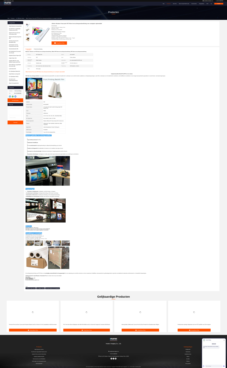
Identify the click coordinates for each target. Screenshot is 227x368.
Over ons (175, 3)
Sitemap (188, 361)
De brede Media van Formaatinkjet (52, 288)
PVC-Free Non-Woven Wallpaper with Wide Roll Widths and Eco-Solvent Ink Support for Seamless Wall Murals (33, 324)
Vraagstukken (201, 3)
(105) (14, 33)
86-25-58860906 (220, 0)
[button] (9, 315)
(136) (13, 45)
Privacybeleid (188, 363)
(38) (15, 55)
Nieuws (188, 356)
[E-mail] (15, 96)
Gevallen (188, 358)
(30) (12, 68)
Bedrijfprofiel (188, 349)
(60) (15, 37)
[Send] (224, 366)
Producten (169, 3)
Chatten (218, 3)
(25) (15, 52)
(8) (13, 80)
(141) (14, 29)
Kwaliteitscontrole (188, 354)
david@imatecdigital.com (208, 0)
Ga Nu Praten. (15, 100)
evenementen (194, 3)
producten (13, 18)
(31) (14, 61)
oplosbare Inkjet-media (30, 288)
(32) (12, 58)
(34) (14, 73)
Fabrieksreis (188, 351)
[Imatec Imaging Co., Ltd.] (7, 3)
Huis (163, 3)
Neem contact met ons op (184, 3)
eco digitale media (40, 288)
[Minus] (224, 340)
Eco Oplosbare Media (20, 18)
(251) (15, 26)
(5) (13, 76)
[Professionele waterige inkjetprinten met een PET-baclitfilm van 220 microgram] (140, 312)
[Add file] (203, 366)
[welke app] (12, 96)
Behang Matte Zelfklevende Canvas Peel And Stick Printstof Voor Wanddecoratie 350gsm (86, 324)
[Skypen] (10, 96)
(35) (13, 48)
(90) (13, 41)
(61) (14, 71)
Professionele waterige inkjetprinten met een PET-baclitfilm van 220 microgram (140, 324)
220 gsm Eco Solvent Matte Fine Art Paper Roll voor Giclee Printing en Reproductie (194, 324)
